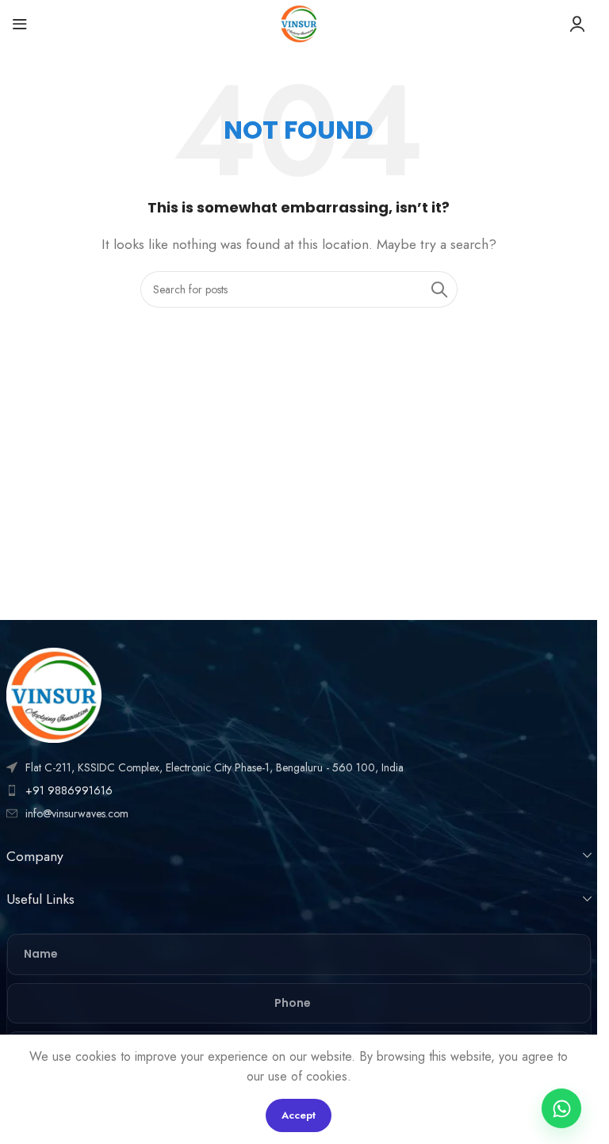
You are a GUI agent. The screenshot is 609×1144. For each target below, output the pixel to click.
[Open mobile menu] (20, 24)
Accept (299, 1115)
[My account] (577, 24)
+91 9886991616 (69, 790)
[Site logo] (299, 22)
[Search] (439, 289)
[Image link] (54, 693)
